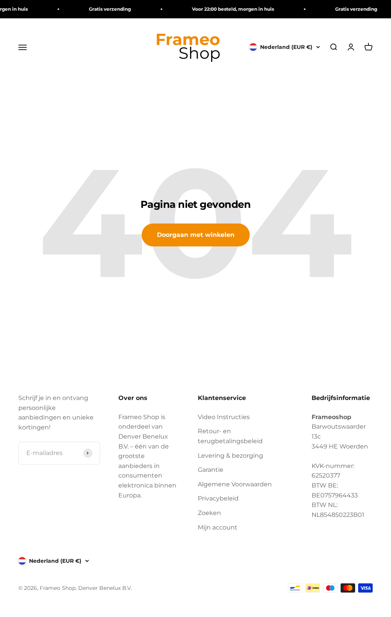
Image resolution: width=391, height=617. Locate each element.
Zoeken (209, 513)
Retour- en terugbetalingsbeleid (230, 436)
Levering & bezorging (230, 455)
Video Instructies (224, 417)
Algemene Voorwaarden (235, 484)
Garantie (210, 469)
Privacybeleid (218, 498)
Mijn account (218, 527)
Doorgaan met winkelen (195, 234)
